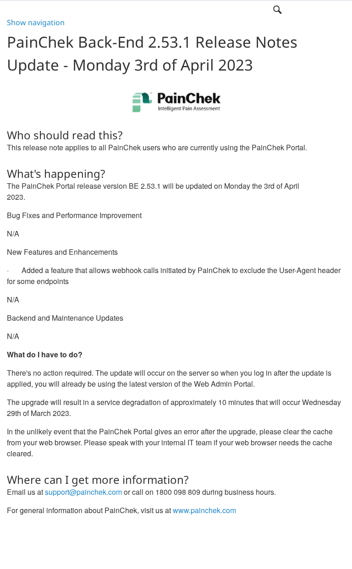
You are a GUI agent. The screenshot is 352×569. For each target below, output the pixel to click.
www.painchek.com (204, 510)
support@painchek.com (83, 492)
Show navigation (36, 22)
